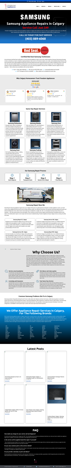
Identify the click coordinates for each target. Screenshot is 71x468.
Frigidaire (19, 338)
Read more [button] (29, 100)
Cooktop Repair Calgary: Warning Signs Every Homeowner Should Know (56, 418)
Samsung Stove (56, 150)
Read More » (7, 381)
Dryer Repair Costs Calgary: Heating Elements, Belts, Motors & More (35, 410)
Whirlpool (56, 336)
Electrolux (20, 332)
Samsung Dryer (15, 150)
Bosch (7, 338)
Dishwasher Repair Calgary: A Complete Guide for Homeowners (34, 377)
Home (37, 6)
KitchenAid (32, 336)
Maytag (43, 328)
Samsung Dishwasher (15, 123)
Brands (49, 6)
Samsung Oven (56, 123)
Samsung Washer (35, 123)
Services (43, 6)
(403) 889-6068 (35, 38)
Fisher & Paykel (21, 335)
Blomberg (7, 335)
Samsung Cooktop (35, 150)
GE (30, 326)
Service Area (56, 6)
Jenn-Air (31, 334)
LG (30, 338)
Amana (7, 327)
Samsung (44, 338)
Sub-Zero (56, 327)
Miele (43, 330)
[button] (66, 96)
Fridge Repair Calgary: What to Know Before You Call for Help (14, 410)
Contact (64, 6)
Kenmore (31, 335)
